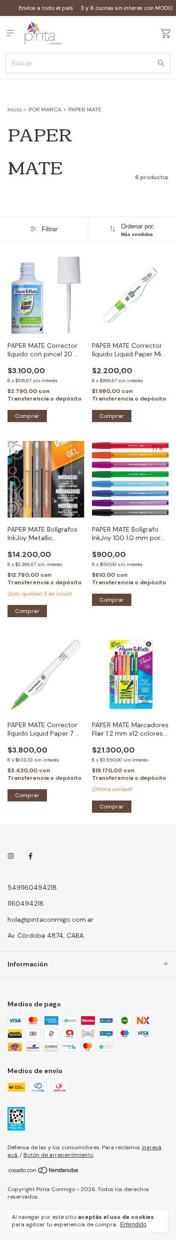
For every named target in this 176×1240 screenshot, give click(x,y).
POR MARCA (45, 109)
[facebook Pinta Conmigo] (30, 856)
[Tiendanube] (44, 1172)
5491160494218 (32, 887)
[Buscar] (161, 63)
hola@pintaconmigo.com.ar (50, 919)
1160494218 (26, 903)
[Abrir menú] (10, 33)
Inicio (15, 109)
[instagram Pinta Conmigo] (11, 856)
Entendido (133, 1224)
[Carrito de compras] (165, 34)
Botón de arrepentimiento (58, 1155)
